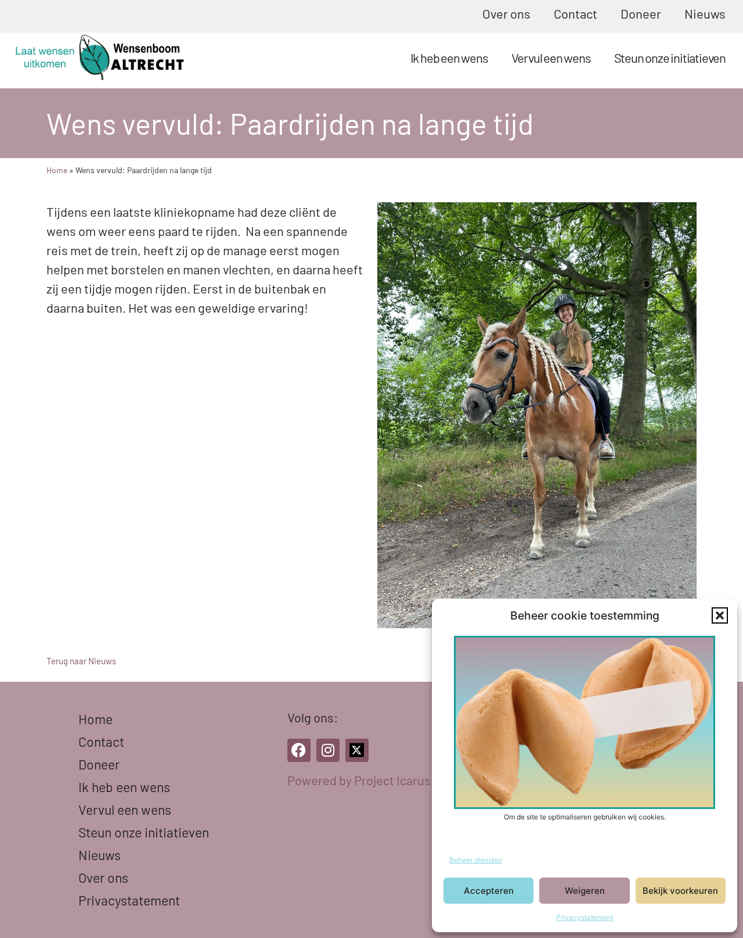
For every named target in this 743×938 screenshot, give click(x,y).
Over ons (506, 13)
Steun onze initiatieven (670, 57)
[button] (720, 615)
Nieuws (705, 13)
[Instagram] (328, 750)
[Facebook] (299, 750)
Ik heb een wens (449, 57)
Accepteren (489, 890)
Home (56, 170)
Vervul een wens (551, 57)
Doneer (641, 13)
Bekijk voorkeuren (680, 890)
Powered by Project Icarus (359, 779)
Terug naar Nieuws (81, 661)
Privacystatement (585, 917)
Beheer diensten (475, 859)
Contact (575, 13)
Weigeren (585, 890)
